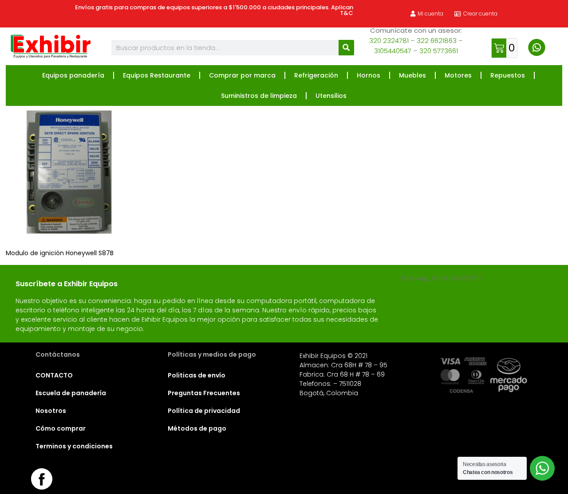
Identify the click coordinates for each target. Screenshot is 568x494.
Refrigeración (316, 75)
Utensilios (331, 95)
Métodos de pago (197, 428)
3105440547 (392, 50)
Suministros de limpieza (259, 95)
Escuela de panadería (71, 393)
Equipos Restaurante (156, 75)
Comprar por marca (242, 75)
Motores (458, 75)
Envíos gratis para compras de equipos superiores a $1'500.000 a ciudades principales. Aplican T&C (214, 10)
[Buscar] (346, 47)
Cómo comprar (61, 428)
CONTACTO (54, 375)
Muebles (412, 75)
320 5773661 (438, 50)
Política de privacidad (204, 410)
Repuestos (507, 75)
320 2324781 (389, 40)
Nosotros (51, 410)
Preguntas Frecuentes (204, 393)
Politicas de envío (196, 375)
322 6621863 (437, 40)
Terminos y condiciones (74, 446)
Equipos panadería (73, 75)
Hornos (368, 75)
